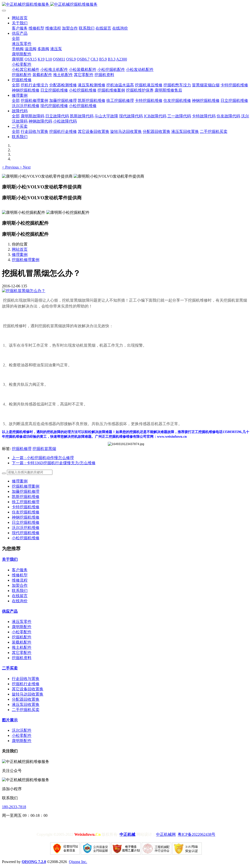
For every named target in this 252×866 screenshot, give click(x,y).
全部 (16, 38)
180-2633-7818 (14, 807)
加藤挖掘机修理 (25, 491)
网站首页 (20, 18)
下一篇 (53, 463)
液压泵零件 (22, 621)
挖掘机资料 (22, 658)
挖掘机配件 (22, 637)
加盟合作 (20, 585)
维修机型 (20, 575)
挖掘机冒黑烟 (44, 449)
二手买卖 (10, 668)
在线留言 (20, 596)
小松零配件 (22, 632)
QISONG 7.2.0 (34, 862)
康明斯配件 (22, 627)
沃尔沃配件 (22, 730)
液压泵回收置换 (25, 704)
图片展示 (10, 720)
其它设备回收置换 (27, 689)
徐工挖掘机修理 (25, 502)
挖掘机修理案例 (25, 260)
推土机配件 (22, 647)
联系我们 (20, 590)
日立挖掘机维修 (25, 522)
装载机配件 (22, 642)
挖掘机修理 (22, 449)
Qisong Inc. (78, 862)
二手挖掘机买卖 (25, 710)
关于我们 (10, 559)
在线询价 (20, 601)
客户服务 (20, 570)
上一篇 (43, 458)
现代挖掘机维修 (25, 533)
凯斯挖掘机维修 (25, 497)
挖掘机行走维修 (25, 684)
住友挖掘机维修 (25, 512)
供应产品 (10, 611)
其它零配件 (22, 652)
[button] (11, 167)
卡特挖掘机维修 (25, 507)
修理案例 (20, 254)
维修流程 (20, 580)
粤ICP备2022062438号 (196, 834)
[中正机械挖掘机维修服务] (126, 4)
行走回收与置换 (25, 679)
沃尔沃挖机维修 (25, 528)
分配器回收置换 (25, 699)
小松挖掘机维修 (25, 538)
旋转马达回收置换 (27, 694)
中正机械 (127, 834)
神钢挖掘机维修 (25, 517)
